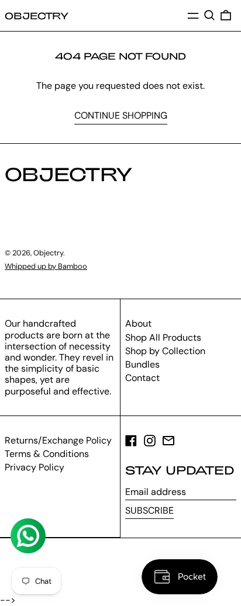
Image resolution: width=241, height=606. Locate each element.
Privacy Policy (34, 467)
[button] (209, 15)
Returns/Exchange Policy (58, 440)
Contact (142, 378)
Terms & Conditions (47, 454)
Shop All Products (163, 337)
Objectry (36, 15)
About (138, 323)
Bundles (142, 364)
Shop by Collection (165, 351)
